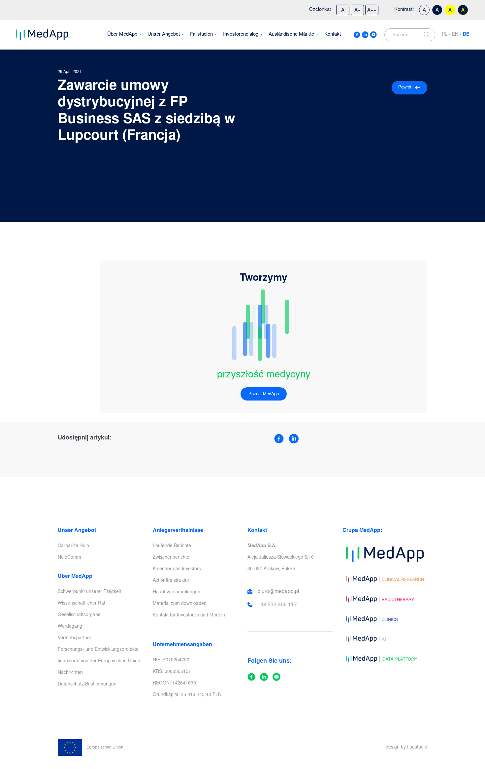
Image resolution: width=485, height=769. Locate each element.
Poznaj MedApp (263, 394)
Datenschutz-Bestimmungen (87, 684)
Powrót (404, 88)
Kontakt (332, 34)
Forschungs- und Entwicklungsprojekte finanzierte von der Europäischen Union (99, 655)
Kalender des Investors (177, 569)
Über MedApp (122, 34)
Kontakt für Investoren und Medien (189, 615)
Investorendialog (240, 34)
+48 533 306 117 (277, 605)
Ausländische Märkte (291, 34)
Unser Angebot (163, 34)
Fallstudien (201, 34)
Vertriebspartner (74, 638)
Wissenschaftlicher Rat (81, 603)
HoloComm (69, 557)
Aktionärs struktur (171, 580)
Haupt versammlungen (176, 592)
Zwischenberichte (171, 557)
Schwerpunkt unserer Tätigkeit (89, 592)
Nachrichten (70, 673)
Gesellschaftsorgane (79, 615)
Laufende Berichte (172, 546)
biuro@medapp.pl (278, 591)
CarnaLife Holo (73, 546)
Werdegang (70, 626)
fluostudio (417, 747)
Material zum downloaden (180, 604)
